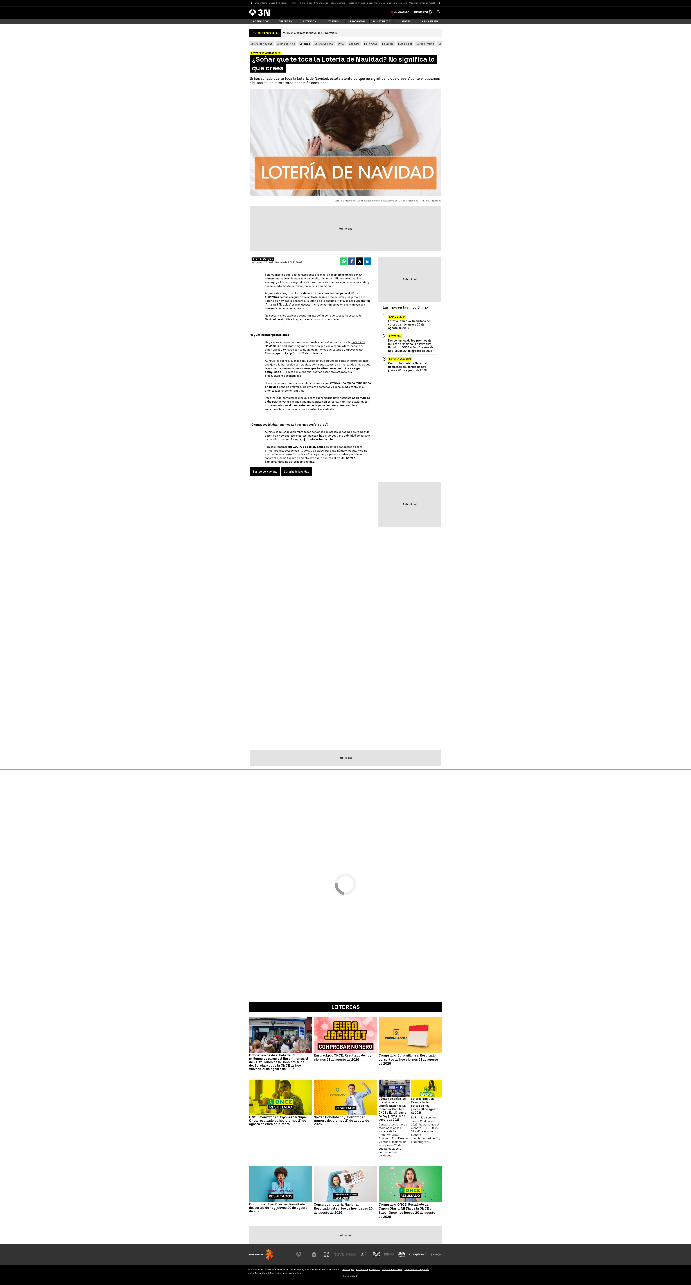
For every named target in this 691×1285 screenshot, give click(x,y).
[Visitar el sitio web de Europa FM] (389, 1254)
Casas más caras (376, 3)
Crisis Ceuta (261, 3)
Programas (357, 21)
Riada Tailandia (337, 3)
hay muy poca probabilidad (337, 435)
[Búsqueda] (438, 11)
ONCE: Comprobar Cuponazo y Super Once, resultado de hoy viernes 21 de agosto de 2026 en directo (278, 1120)
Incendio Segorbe (278, 3)
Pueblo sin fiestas (356, 3)
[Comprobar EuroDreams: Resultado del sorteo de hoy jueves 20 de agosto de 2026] (280, 1184)
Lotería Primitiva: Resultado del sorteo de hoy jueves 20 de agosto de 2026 (409, 324)
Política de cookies (392, 1269)
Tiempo (333, 21)
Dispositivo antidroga (317, 3)
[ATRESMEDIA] (261, 1254)
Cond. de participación (417, 1269)
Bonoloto (354, 43)
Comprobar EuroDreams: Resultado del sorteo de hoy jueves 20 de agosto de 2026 (278, 1208)
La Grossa (388, 43)
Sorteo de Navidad (265, 471)
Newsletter (430, 21)
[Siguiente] (440, 3)
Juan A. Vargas (262, 259)
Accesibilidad (349, 1276)
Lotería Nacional (324, 43)
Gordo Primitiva (425, 43)
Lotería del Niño (286, 43)
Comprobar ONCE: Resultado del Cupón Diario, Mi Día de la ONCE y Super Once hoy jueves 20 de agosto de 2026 (407, 1211)
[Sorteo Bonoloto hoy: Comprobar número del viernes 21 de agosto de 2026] (345, 1097)
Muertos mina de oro (397, 3)
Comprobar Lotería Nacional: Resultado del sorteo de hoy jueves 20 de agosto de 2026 (408, 367)
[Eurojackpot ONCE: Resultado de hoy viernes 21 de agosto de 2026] (345, 1035)
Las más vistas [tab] (395, 308)
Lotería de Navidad (261, 43)
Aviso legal (348, 1269)
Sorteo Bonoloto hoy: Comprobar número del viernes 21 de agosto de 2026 (341, 1120)
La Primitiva (371, 43)
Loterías (309, 21)
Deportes (285, 21)
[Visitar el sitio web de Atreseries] (364, 1254)
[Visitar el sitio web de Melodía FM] (401, 1254)
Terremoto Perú (297, 3)
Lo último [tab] (420, 308)
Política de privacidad (368, 1269)
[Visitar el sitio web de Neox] (326, 1254)
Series (405, 21)
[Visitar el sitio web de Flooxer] (436, 1254)
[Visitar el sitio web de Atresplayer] (419, 1254)
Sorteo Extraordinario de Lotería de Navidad (310, 459)
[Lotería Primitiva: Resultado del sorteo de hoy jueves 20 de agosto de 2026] (426, 1088)
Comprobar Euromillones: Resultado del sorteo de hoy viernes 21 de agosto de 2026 (408, 1059)
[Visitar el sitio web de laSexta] (314, 1254)
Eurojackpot (405, 43)
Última (401, 12)
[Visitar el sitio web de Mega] (351, 1254)
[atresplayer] (423, 11)
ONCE (341, 43)
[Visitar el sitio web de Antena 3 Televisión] (301, 1254)
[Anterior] (251, 3)
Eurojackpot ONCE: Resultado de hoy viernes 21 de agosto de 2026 (342, 1057)
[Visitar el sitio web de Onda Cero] (376, 1254)
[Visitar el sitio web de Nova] (339, 1254)
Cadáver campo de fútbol (422, 3)
